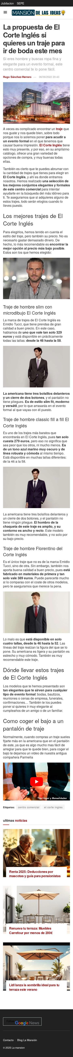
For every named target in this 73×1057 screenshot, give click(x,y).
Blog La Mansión (27, 1040)
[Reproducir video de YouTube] (36, 781)
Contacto (8, 1040)
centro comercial (29, 807)
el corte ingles (53, 807)
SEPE (20, 3)
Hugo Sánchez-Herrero (17, 77)
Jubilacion (7, 3)
